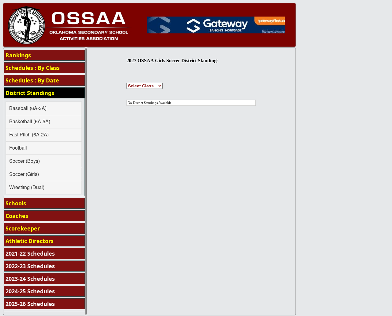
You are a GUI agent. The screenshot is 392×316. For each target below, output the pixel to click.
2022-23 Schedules (30, 266)
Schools (16, 203)
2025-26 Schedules (30, 303)
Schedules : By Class (33, 67)
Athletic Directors (30, 241)
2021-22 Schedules (30, 253)
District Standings (30, 93)
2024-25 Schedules (30, 291)
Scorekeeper (23, 228)
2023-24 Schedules (30, 278)
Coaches (17, 215)
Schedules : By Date (32, 80)
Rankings (18, 55)
